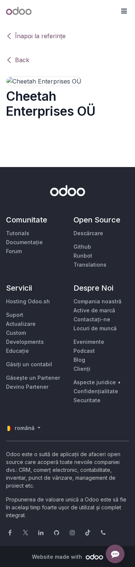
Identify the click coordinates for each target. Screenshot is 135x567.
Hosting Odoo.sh (28, 301)
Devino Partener (27, 386)
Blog (79, 360)
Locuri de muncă (95, 328)
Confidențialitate (96, 391)
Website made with (58, 557)
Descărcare (88, 233)
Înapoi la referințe (40, 36)
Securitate (87, 400)
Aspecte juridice (95, 382)
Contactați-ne (92, 319)
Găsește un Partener (33, 378)
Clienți (82, 369)
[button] (123, 11)
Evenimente (89, 342)
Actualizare (21, 324)
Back (22, 60)
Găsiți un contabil (29, 364)
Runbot (83, 255)
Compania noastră (98, 301)
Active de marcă (94, 310)
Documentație (24, 242)
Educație (17, 351)
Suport (14, 315)
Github (82, 246)
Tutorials (17, 233)
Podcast (84, 351)
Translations (90, 264)
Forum (14, 251)
